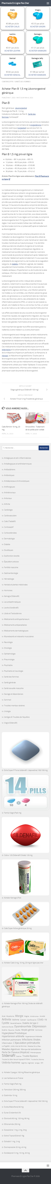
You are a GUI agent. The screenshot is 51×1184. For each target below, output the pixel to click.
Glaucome (11, 1030)
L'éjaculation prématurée (26, 1042)
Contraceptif (7, 82)
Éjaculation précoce (11, 562)
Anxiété (42, 1016)
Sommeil (7, 700)
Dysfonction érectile (11, 556)
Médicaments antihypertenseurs (16, 619)
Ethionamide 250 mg (12, 1124)
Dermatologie (9, 538)
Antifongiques (9, 487)
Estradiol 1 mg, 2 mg (12, 1141)
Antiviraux (8, 498)
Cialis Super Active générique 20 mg (18, 928)
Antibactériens (9, 469)
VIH (42, 1063)
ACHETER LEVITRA (12, 51)
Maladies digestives (11, 1049)
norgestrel (22, 128)
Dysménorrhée (22, 1026)
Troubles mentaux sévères (14, 705)
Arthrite (7, 504)
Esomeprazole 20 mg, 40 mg (15, 1147)
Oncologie (8, 648)
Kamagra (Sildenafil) (11, 596)
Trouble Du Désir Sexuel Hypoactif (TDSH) (16, 1059)
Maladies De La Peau (34, 1046)
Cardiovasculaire (10, 515)
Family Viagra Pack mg (12, 813)
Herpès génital (27, 1030)
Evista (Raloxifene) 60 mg (14, 1107)
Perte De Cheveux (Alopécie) (15, 1052)
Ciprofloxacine (31, 1020)
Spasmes (18, 1056)
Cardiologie (8, 510)
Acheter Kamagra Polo (12, 898)
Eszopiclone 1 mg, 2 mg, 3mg (15, 1130)
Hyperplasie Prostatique (14, 1033)
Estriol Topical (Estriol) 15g (14, 1136)
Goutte (17, 1030)
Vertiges (37, 1063)
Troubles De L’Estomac (37, 1059)
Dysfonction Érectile (7, 1027)
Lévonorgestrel (21, 108)
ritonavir (5, 356)
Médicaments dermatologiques (16, 631)
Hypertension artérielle (13, 1036)
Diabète (7, 544)
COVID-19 (42, 1019)
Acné (3, 1016)
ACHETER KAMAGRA (38, 51)
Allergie (19, 1015)
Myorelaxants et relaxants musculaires (19, 636)
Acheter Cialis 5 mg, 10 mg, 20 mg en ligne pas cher (23, 963)
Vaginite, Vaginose (27, 1063)
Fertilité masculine (11, 567)
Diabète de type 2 (30, 1023)
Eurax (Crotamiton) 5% (12, 1113)
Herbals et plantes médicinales (16, 585)
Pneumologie (9, 659)
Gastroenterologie (11, 573)
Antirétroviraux (10, 492)
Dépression (39, 1026)
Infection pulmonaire (11, 1039)
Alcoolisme (10, 1016)
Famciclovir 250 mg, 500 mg (15, 1090)
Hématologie (9, 579)
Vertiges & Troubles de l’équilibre (17, 717)
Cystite (5, 1022)
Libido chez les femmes (19, 1046)
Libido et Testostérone (13, 613)
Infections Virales (31, 1039)
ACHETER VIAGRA (37, 26)
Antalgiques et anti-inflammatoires (17, 458)
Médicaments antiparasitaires (15, 625)
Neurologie (8, 642)
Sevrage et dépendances (13, 694)
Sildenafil (8, 1055)
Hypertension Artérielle (33, 1036)
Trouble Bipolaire (30, 1056)
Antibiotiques (9, 475)
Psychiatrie (8, 665)
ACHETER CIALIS (12, 26)
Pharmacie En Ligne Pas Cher (15, 3)
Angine (26, 1016)
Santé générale (10, 682)
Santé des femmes (23, 82)
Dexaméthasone (15, 1023)
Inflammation (7, 1043)
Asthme (15, 1020)
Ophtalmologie (9, 654)
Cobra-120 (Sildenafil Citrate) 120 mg (18, 855)
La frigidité (6, 1046)
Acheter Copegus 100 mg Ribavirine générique (22, 1072)
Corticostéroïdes (10, 533)
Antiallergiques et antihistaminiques (18, 464)
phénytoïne (6, 350)
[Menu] (48, 3)
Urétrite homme (11, 1062)
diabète (15, 264)
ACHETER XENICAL (12, 75)
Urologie (7, 711)
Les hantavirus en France (13, 1078)
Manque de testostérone (31, 1049)
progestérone (35, 125)
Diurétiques (8, 550)
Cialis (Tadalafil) (10, 521)
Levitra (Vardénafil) (11, 608)
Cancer (23, 1020)
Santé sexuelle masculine (14, 688)
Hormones (8, 590)
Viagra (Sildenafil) (10, 723)
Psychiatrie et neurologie (13, 671)
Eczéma (4, 1030)
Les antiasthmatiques (12, 602)
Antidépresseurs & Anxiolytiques (16, 481)
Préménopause (35, 1052)
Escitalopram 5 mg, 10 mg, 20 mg (17, 1153)
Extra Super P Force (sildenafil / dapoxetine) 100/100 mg (26, 770)
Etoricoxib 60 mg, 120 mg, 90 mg (16, 1118)
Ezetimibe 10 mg (10, 1095)
